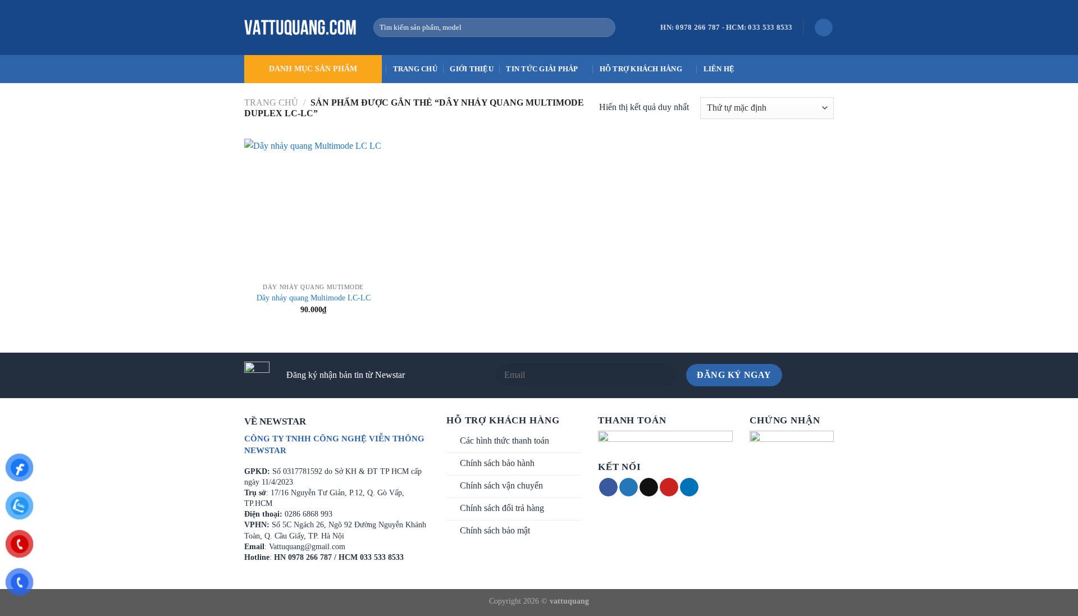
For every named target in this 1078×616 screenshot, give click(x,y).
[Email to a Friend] (649, 487)
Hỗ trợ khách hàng (641, 69)
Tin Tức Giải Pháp (542, 69)
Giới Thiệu (472, 69)
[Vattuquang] (300, 27)
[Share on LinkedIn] (689, 487)
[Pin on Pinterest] (669, 487)
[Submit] (604, 27)
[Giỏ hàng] (824, 28)
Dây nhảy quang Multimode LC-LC (314, 297)
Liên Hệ (719, 69)
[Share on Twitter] (628, 487)
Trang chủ (415, 69)
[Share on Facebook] (608, 487)
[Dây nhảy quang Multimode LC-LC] (313, 208)
